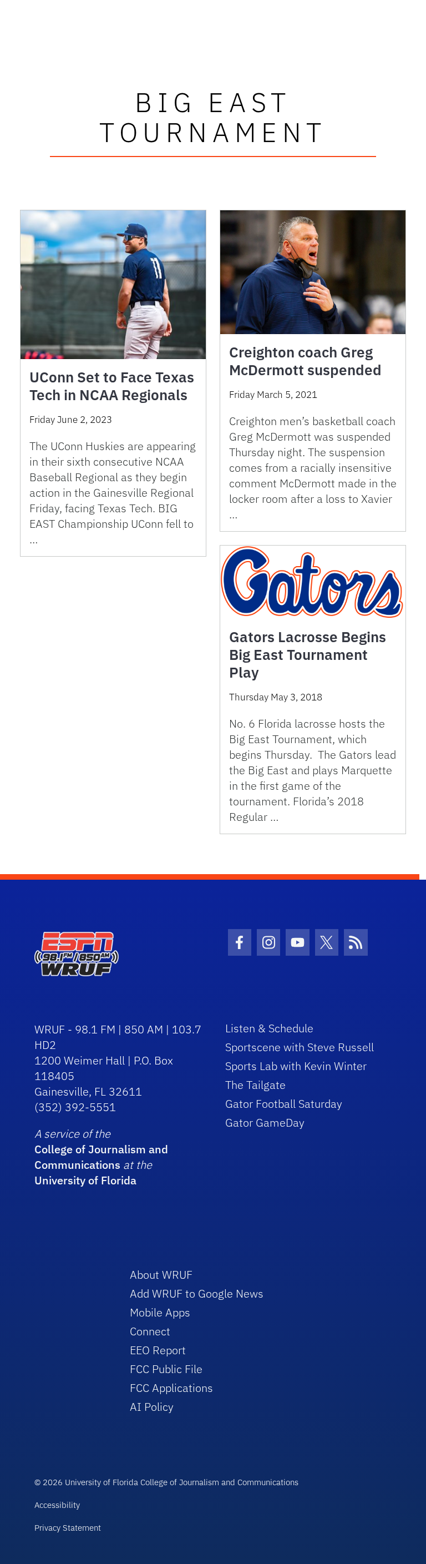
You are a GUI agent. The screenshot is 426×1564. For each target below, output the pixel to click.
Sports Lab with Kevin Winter (296, 1065)
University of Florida (85, 1180)
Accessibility (57, 1505)
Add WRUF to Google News (196, 1293)
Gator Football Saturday (283, 1103)
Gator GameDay (265, 1122)
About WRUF (161, 1274)
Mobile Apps (160, 1312)
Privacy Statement (67, 1527)
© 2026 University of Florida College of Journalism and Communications (166, 1482)
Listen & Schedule (269, 1028)
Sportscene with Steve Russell (299, 1047)
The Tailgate (255, 1084)
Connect (150, 1331)
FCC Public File (166, 1368)
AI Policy (152, 1406)
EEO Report (158, 1350)
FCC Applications (171, 1387)
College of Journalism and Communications (101, 1157)
